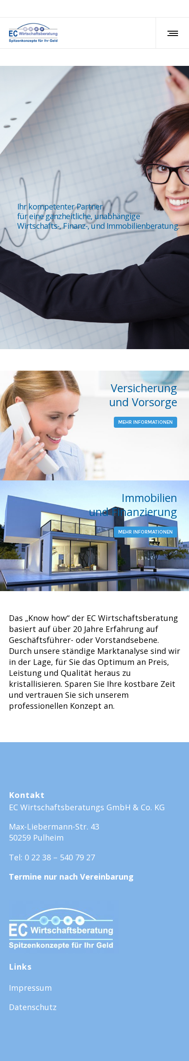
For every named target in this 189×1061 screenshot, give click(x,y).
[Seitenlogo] (33, 33)
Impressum (30, 987)
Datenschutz (33, 1007)
